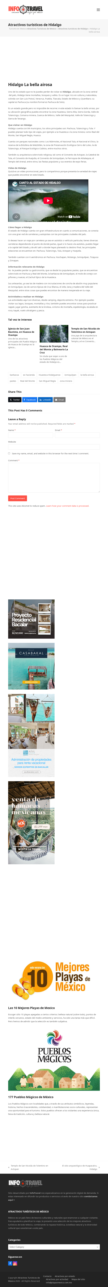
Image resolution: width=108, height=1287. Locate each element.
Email (58, 430)
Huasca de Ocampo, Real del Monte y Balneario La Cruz (54, 349)
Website (12, 441)
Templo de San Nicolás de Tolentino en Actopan (85, 330)
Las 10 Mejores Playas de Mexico (31, 1008)
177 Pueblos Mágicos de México (30, 1097)
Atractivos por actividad (57, 1279)
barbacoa (14, 374)
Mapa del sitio (78, 1279)
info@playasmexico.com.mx (59, 1282)
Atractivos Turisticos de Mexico (41, 28)
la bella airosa (87, 374)
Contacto (47, 1276)
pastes (13, 380)
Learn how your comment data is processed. (67, 505)
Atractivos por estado (65, 1276)
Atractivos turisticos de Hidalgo (73, 28)
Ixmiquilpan (70, 374)
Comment (13, 460)
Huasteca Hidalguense (49, 374)
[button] (98, 9)
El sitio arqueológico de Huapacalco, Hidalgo (77, 1167)
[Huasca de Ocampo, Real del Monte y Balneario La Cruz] (54, 333)
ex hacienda (29, 374)
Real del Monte (27, 380)
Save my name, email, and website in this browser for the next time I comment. (50, 453)
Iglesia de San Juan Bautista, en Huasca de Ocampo (21, 331)
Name (12, 430)
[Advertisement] (54, 62)
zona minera (66, 380)
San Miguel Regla (47, 380)
